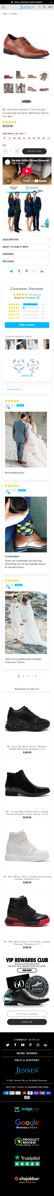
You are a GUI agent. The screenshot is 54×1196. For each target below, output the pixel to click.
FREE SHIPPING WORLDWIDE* (28, 2)
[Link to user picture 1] (26, 440)
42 (29, 138)
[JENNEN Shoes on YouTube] (23, 1045)
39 (14, 138)
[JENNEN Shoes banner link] (27, 982)
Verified (25, 375)
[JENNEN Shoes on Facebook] (15, 1045)
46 (49, 138)
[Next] (49, 44)
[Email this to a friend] (34, 271)
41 (24, 138)
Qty (4, 145)
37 (4, 138)
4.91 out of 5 (34, 294)
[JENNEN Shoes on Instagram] (38, 1045)
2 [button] (23, 676)
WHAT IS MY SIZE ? (16, 134)
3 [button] (28, 676)
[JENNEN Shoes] (27, 7)
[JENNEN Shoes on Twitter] (8, 1045)
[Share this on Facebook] (19, 271)
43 (34, 138)
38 (9, 138)
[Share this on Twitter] (11, 271)
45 (44, 138)
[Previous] (5, 44)
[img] (12, 401)
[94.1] (33, 365)
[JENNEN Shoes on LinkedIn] (46, 1045)
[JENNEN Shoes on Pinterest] (31, 1045)
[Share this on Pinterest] (27, 271)
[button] (9, 122)
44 (39, 138)
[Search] (44, 7)
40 (19, 138)
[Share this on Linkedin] (42, 271)
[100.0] (18, 365)
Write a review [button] (27, 325)
